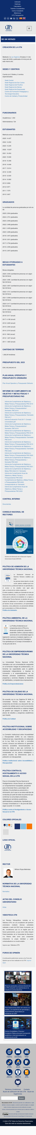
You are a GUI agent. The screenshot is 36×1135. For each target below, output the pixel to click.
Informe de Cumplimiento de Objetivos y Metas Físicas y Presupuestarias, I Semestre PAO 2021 (18, 459)
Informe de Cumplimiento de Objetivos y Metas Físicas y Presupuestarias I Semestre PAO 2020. (19, 448)
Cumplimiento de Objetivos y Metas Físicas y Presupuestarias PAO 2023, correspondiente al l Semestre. (19, 482)
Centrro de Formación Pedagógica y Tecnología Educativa (17, 92)
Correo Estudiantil (17, 11)
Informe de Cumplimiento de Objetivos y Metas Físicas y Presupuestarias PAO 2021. (19, 465)
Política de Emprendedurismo (13, 684)
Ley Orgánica (15, 57)
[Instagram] (8, 18)
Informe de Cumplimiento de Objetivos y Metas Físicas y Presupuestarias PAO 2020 (19, 454)
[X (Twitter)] (17, 18)
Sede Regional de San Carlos (14, 82)
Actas (4, 907)
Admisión (17, 2)
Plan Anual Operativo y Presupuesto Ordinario (18, 383)
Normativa (6, 891)
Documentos (7, 504)
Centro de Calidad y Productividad (16, 96)
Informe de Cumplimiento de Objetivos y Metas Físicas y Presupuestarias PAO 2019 (19, 443)
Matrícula (17, 4)
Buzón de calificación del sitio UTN (14, 1091)
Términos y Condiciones (13, 1089)
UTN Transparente (17, 15)
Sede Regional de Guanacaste (15, 89)
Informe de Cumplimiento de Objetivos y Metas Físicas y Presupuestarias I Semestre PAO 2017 (19, 415)
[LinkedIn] (14, 18)
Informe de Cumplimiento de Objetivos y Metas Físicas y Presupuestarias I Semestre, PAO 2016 (18, 408)
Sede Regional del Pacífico (14, 85)
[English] (24, 19)
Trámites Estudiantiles (17, 9)
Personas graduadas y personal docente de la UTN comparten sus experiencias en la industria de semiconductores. (17, 988)
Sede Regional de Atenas (13, 87)
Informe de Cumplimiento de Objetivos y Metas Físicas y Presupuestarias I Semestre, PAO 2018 (18, 426)
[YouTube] (11, 18)
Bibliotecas (17, 13)
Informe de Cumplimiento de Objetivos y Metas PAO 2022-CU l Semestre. (18, 470)
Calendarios (17, 6)
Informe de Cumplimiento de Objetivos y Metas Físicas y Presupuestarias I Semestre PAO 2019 (19, 437)
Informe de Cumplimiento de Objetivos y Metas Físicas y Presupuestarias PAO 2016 (19, 402)
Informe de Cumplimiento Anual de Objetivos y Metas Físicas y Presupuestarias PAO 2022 (16, 475)
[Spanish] (20, 19)
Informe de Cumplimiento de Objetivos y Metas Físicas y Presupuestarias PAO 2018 (19, 432)
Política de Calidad (9, 719)
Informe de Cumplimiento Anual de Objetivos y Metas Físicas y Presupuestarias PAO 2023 (16, 489)
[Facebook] (5, 18)
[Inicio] (8, 27)
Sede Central (9, 80)
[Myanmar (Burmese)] (27, 19)
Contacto (27, 1089)
